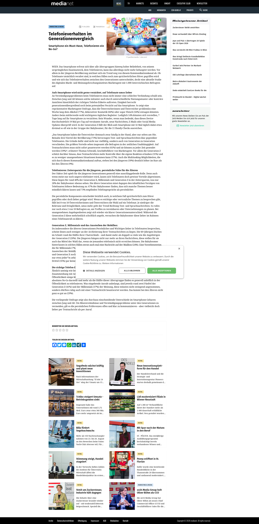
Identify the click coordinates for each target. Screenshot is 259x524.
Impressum (95, 520)
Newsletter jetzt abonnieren (190, 125)
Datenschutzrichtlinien (65, 520)
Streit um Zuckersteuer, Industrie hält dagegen (89, 491)
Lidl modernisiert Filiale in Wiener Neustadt (151, 398)
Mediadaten (161, 10)
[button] (94, 270)
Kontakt (125, 520)
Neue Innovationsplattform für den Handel (150, 367)
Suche (203, 10)
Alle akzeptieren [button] (161, 270)
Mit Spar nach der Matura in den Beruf (150, 429)
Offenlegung (82, 520)
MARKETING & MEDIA (57, 27)
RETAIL (79, 361)
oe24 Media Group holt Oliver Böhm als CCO (149, 491)
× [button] (179, 249)
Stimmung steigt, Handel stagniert (89, 460)
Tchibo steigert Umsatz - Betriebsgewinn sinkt (89, 398)
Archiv (51, 520)
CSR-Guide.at (176, 10)
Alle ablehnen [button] (132, 270)
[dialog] (129, 262)
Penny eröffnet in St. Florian (148, 460)
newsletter (181, 111)
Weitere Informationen (112, 263)
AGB (104, 520)
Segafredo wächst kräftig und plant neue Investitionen (90, 368)
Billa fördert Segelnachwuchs (85, 429)
